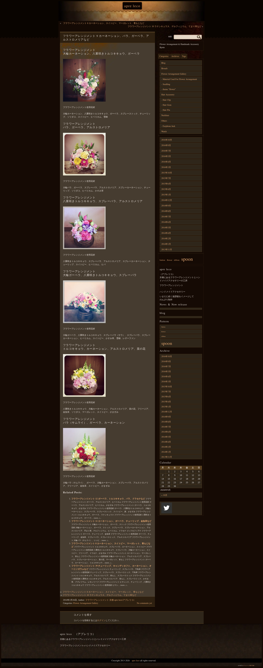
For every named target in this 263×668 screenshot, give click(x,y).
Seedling (166, 84)
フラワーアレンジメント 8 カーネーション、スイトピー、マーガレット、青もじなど (103, 23)
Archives (175, 56)
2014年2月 (166, 238)
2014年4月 (166, 233)
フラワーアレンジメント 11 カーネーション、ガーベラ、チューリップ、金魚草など (111, 521)
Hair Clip (167, 99)
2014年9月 (166, 205)
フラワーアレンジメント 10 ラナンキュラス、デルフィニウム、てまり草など (164, 26)
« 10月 (164, 495)
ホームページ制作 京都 (248, 665)
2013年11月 (166, 249)
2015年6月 (166, 183)
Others (164, 120)
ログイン (101, 620)
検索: (170, 36)
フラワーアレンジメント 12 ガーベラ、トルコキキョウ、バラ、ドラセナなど (108, 498)
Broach (164, 68)
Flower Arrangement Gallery (85, 603)
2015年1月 (166, 194)
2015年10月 (166, 172)
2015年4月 (166, 189)
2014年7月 (166, 216)
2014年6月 (166, 222)
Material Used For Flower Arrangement (180, 79)
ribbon (176, 260)
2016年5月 (166, 156)
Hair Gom (167, 104)
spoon (187, 259)
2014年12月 (166, 200)
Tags (184, 56)
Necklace (165, 115)
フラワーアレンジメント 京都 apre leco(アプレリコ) (109, 599)
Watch (164, 131)
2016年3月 (166, 167)
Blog (163, 62)
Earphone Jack (169, 126)
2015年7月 (166, 178)
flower (169, 260)
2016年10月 (166, 139)
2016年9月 (166, 145)
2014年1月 (166, 243)
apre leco (132, 5)
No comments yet (144, 603)
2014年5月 (166, 227)
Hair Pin (166, 109)
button (162, 260)
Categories (163, 56)
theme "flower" (169, 89)
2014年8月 (166, 211)
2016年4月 (166, 161)
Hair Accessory (167, 94)
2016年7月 (166, 150)
